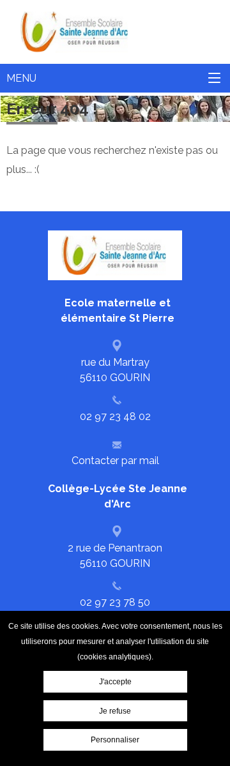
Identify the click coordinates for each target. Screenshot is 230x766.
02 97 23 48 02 (115, 416)
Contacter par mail (115, 460)
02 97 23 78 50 (115, 602)
